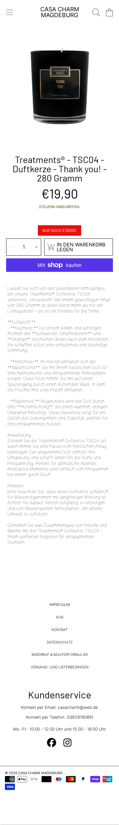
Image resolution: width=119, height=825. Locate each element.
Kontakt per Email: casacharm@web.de (59, 707)
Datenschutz (60, 642)
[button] (10, 12)
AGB (59, 617)
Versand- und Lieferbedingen (59, 667)
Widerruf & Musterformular (59, 654)
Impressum (59, 605)
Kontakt (60, 630)
